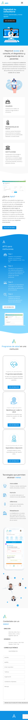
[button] (22, 2)
